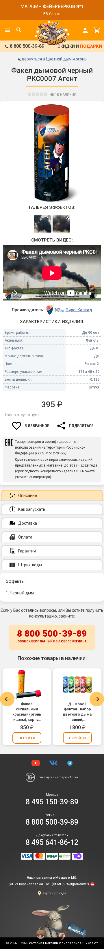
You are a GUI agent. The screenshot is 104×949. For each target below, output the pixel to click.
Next (97, 699)
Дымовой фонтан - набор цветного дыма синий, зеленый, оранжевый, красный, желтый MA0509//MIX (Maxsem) (77, 712)
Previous (7, 699)
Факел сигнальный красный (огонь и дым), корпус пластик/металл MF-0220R (26, 712)
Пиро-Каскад (79, 309)
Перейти (26, 738)
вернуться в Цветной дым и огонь (54, 59)
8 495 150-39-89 (52, 802)
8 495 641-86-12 (52, 842)
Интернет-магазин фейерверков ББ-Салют (63, 943)
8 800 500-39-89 (52, 635)
